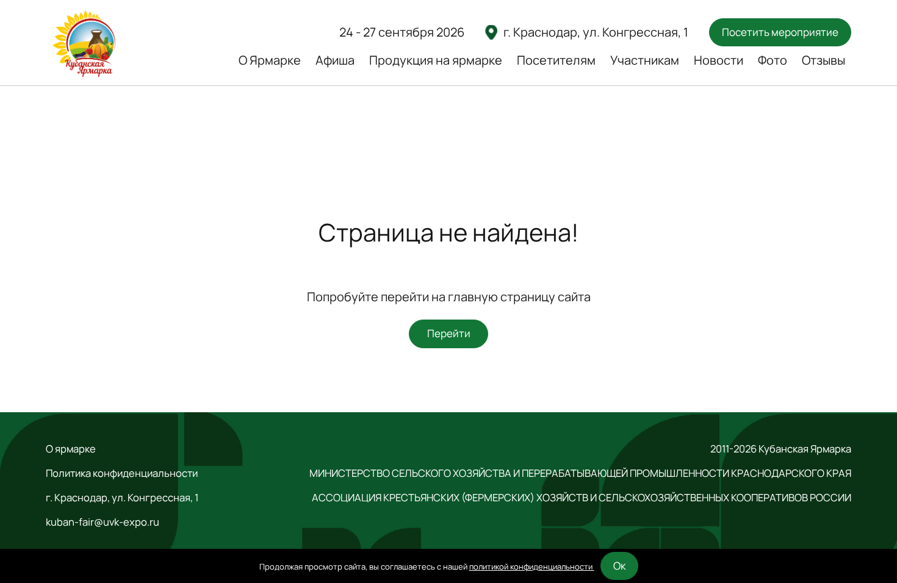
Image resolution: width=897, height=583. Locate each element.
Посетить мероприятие (780, 32)
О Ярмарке (270, 60)
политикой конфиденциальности (531, 566)
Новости (718, 60)
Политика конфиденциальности (122, 473)
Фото (772, 60)
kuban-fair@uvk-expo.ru (102, 522)
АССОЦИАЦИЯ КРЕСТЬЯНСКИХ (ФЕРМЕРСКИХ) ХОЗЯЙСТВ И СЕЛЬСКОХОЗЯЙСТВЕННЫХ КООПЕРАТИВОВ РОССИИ (581, 498)
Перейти (448, 333)
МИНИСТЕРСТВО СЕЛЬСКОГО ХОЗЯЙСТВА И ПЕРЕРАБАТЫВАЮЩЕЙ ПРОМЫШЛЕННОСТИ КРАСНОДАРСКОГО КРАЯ (580, 473)
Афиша (335, 60)
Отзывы (823, 60)
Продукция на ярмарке (435, 60)
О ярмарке (71, 449)
